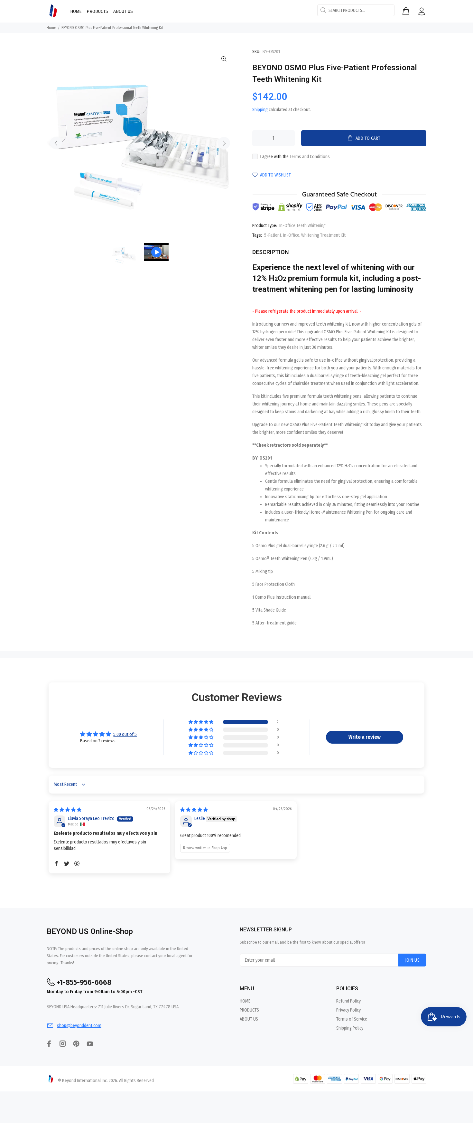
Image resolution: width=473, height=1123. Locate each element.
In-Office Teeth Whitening (302, 225)
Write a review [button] (364, 737)
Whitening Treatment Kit (323, 235)
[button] (201, 722)
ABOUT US (249, 1019)
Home (51, 27)
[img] (67, 810)
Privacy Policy (348, 1010)
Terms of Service (351, 1019)
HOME (245, 1001)
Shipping (260, 109)
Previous (56, 143)
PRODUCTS (249, 1010)
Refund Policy (348, 1001)
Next (224, 143)
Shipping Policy (349, 1028)
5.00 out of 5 (125, 734)
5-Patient (272, 235)
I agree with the (295, 156)
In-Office (291, 235)
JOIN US (412, 960)
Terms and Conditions (310, 156)
